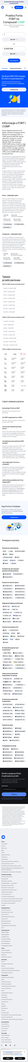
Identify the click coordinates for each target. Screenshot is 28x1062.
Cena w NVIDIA (5, 1035)
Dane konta (4, 919)
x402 (2, 990)
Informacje (4, 843)
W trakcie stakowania (7, 964)
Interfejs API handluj (6, 993)
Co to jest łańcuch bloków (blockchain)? (12, 898)
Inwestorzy (4, 857)
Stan (2, 927)
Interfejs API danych (6, 999)
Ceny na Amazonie (6, 1042)
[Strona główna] (2, 7)
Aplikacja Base (5, 934)
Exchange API (5, 1012)
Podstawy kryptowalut (7, 885)
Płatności (4, 954)
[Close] (24, 1052)
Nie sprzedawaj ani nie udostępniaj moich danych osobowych (12, 868)
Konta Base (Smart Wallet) (8, 986)
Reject (8, 1058)
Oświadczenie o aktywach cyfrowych (11, 872)
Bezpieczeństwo (5, 854)
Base (2, 979)
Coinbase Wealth (6, 939)
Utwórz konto (5, 914)
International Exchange (7, 968)
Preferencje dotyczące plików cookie (11, 866)
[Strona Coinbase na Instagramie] (10, 1045)
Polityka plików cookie (7, 863)
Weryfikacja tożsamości (7, 916)
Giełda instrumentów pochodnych (10, 970)
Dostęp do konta (5, 923)
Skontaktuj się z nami (7, 912)
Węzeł (3, 1004)
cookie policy (9, 1051)
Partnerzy (4, 848)
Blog (2, 850)
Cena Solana (4, 1028)
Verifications (4, 1001)
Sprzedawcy (4, 859)
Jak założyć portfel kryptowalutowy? (11, 901)
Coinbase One (5, 936)
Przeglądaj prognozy (6, 945)
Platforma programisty (7, 977)
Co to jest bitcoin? (6, 894)
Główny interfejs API (7, 1017)
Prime (3, 961)
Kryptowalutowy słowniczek (9, 890)
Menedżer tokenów (6, 957)
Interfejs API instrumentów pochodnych (12, 1019)
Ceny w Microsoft (6, 1039)
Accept (20, 1058)
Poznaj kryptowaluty (6, 876)
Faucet (3, 1010)
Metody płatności (6, 921)
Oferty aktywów (5, 950)
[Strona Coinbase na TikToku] (14, 1045)
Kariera (3, 846)
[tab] (5, 68)
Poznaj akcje (4, 878)
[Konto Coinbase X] (1, 1045)
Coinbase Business (6, 952)
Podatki (3, 905)
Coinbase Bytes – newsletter (9, 883)
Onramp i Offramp (6, 988)
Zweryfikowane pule (6, 972)
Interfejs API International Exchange (11, 1015)
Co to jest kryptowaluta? (8, 896)
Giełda (3, 966)
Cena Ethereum (5, 1026)
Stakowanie (4, 1008)
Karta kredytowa (5, 941)
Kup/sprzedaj (4, 932)
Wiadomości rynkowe (7, 892)
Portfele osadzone (6, 984)
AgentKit (3, 1006)
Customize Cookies (18, 1054)
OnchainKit (4, 997)
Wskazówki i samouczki (7, 887)
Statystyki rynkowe (6, 881)
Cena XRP (4, 1030)
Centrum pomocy (6, 910)
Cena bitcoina (5, 1024)
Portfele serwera (6, 981)
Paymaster (4, 995)
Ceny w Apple (5, 1037)
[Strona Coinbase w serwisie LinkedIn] (6, 1045)
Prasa (2, 852)
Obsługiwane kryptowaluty (8, 925)
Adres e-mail (5, 786)
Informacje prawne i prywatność (10, 861)
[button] (25, 7)
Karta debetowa (5, 943)
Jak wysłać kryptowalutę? (8, 903)
